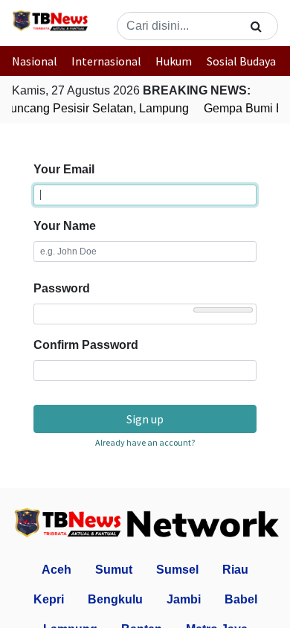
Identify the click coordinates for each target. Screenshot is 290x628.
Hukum (173, 61)
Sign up (145, 418)
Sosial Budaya (241, 61)
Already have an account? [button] (145, 442)
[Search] (256, 26)
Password (61, 288)
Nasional (34, 61)
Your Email (63, 169)
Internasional (106, 61)
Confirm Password (85, 345)
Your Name (64, 226)
